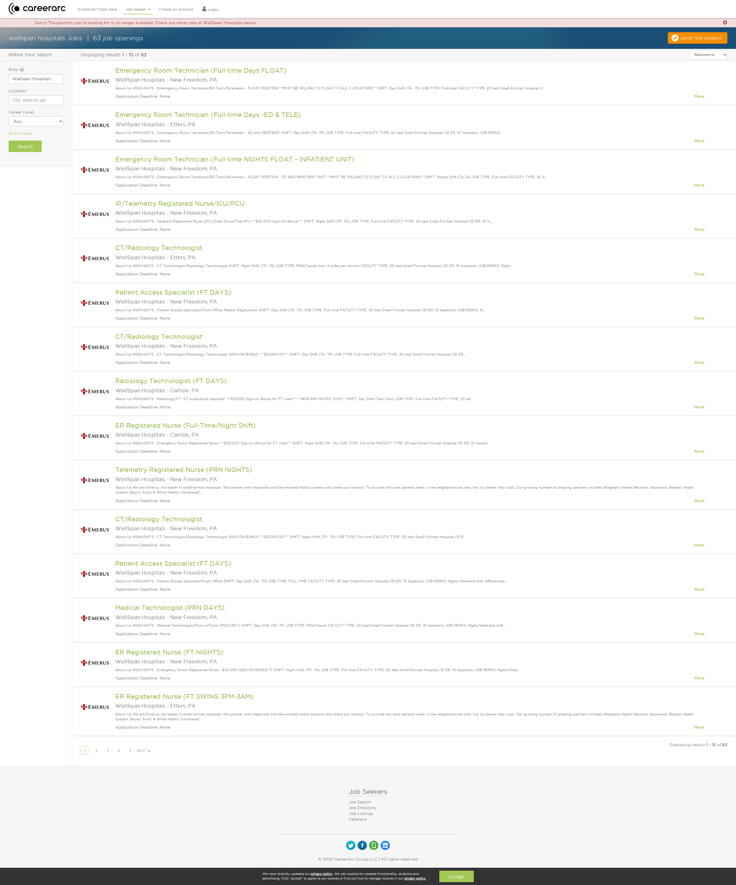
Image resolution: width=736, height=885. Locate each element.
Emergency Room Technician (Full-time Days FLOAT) (201, 70)
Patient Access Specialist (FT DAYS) (173, 292)
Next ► (144, 750)
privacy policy (321, 874)
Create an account (176, 9)
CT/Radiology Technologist (158, 247)
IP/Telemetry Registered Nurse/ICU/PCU (180, 203)
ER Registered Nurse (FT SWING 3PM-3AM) (184, 696)
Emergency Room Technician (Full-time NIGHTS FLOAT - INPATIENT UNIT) (234, 159)
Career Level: (22, 112)
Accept (456, 876)
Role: (14, 69)
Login (212, 9)
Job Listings (361, 813)
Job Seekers (368, 791)
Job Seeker (136, 9)
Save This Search (701, 38)
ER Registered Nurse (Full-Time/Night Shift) (185, 425)
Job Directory (362, 807)
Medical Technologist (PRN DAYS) (170, 607)
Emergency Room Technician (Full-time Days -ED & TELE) (208, 114)
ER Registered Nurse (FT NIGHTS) (169, 652)
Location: (18, 91)
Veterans (358, 819)
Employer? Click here (97, 9)
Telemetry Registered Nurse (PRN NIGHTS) (183, 469)
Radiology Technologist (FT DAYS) (171, 380)
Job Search (360, 802)
